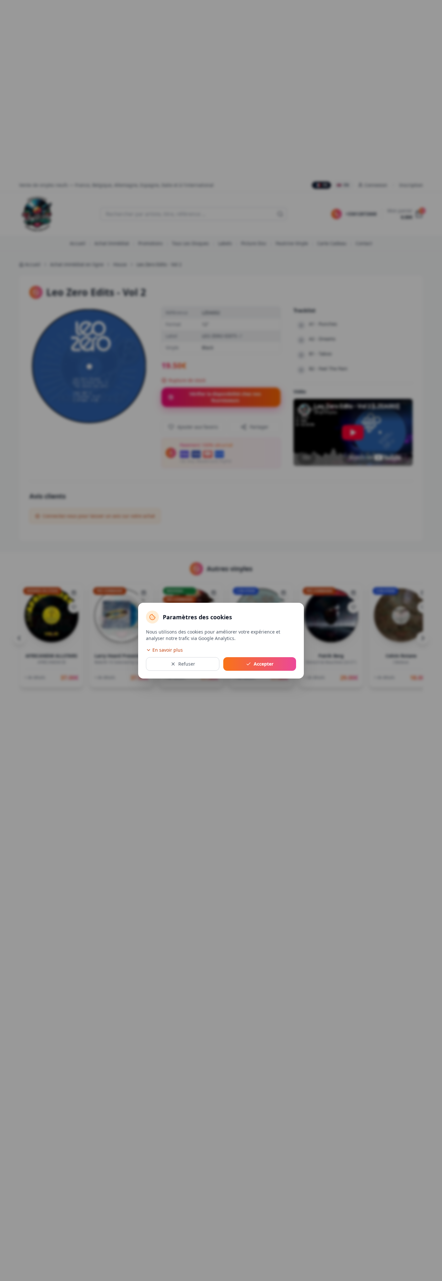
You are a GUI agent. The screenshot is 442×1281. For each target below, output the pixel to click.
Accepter (263, 664)
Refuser (186, 664)
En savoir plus (167, 650)
